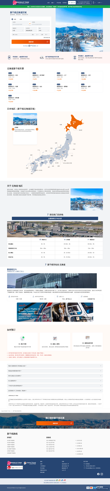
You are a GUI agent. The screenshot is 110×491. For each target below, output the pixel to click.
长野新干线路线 (10, 451)
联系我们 (65, 2)
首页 (48, 2)
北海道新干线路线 (11, 453)
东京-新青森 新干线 (50, 440)
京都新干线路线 (10, 446)
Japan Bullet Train (5, 411)
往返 (21, 19)
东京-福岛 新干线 (50, 451)
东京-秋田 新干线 (50, 444)
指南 (52, 2)
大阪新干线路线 (10, 444)
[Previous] (1, 7)
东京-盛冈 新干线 (50, 449)
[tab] (55, 218)
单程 (15, 19)
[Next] (109, 7)
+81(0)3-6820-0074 (90, 466)
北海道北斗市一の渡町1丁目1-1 (15, 271)
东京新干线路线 (10, 442)
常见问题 (59, 2)
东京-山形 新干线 (50, 446)
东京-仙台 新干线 (50, 442)
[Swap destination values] (30, 23)
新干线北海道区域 (17, 411)
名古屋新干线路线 (11, 449)
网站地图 (42, 472)
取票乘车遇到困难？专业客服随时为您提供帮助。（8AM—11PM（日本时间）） (55, 6)
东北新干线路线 (10, 440)
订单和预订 (42, 466)
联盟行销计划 (43, 470)
